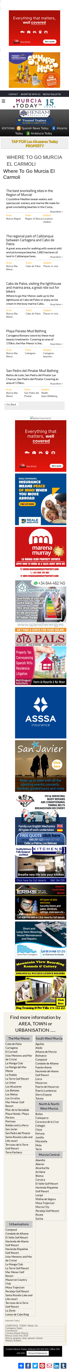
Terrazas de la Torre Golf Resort (16, 1146)
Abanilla (40, 1160)
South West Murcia (49, 1038)
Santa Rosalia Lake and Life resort (18, 1138)
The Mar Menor (19, 1038)
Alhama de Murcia (46, 1051)
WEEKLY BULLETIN (52, 94)
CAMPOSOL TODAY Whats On (21, 1326)
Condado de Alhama (47, 1063)
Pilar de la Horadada (17, 1109)
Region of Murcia (33, 218)
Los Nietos (11, 1094)
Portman (10, 1121)
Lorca (39, 1078)
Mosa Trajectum (45, 1203)
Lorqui (39, 1195)
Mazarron (41, 1082)
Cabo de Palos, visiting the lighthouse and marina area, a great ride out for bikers (33, 288)
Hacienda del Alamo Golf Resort (47, 1073)
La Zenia (10, 1310)
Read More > (56, 211)
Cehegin (40, 1125)
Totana (40, 1098)
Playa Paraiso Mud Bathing (26, 331)
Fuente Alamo (44, 1067)
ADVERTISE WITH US (30, 94)
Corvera (40, 1179)
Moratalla (41, 1141)
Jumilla (40, 1137)
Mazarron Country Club (16, 1281)
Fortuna (40, 1133)
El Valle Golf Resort (47, 1183)
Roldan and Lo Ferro (16, 1125)
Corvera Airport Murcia (16, 1333)
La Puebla (11, 1074)
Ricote (39, 1214)
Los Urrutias (12, 1098)
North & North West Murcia (49, 1106)
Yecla (39, 1149)
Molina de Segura (46, 1199)
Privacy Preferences (37, 1353)
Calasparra (42, 1117)
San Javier (11, 1129)
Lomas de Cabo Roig (17, 1314)
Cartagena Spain (13, 1328)
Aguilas (40, 1043)
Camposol (41, 1059)
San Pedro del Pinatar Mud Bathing (32, 371)
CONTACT (13, 94)
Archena (40, 1171)
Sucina (39, 1218)
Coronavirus (11, 1331)
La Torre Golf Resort (17, 1078)
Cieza (39, 1129)
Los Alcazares (13, 1086)
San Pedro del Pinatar (17, 1133)
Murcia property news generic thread (23, 1338)
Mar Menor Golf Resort (14, 1104)
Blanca (40, 1175)
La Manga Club (14, 1063)
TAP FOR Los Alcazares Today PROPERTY (34, 143)
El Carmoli (11, 1051)
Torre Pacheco (13, 1152)
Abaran (40, 1164)
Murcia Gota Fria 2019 (16, 1336)
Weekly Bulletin (13, 1341)
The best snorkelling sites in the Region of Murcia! (29, 193)
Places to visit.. (51, 266)
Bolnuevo (41, 1055)
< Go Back (10, 404)
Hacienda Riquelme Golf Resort (47, 1189)
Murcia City (42, 1206)
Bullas (39, 1113)
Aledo (39, 1047)
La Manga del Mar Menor (16, 1068)
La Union (10, 1082)
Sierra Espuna (44, 1094)
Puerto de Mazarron (47, 1086)
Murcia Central (49, 1155)
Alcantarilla (42, 1167)
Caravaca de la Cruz (47, 1121)
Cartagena (30, 353)
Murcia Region (13, 218)
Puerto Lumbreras (46, 1090)
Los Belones (12, 1090)
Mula (39, 1145)
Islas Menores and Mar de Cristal (18, 1057)
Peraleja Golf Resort (47, 1210)
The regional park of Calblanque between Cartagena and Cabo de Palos (30, 240)
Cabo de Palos (33, 266)
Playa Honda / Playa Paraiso (17, 1115)
